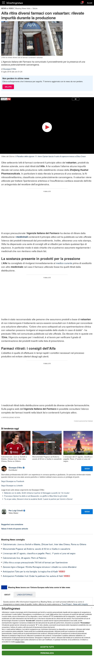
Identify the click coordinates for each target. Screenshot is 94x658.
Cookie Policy (19, 642)
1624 (51, 614)
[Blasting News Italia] (15, 2)
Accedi (89, 3)
